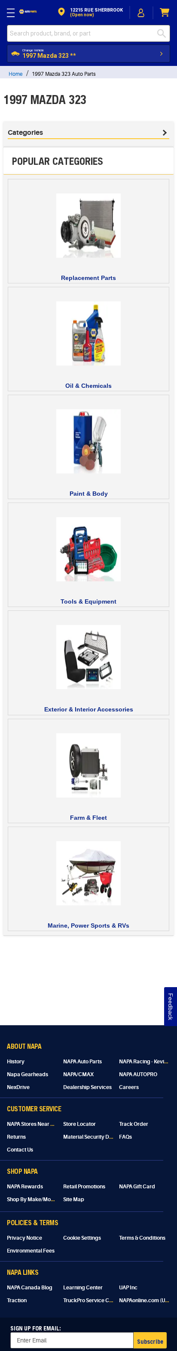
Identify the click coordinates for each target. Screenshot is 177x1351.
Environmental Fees (31, 1251)
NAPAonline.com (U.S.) (145, 1300)
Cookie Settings (82, 1238)
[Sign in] (141, 13)
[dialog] (141, 12)
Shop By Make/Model (32, 1199)
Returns (16, 1137)
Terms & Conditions (142, 1238)
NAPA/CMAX (78, 1074)
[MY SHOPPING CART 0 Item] (165, 12)
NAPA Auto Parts (82, 1062)
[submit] (163, 33)
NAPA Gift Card (137, 1187)
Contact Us (20, 1150)
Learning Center (83, 1288)
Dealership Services (87, 1087)
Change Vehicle (33, 50)
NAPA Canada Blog (29, 1288)
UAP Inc (128, 1288)
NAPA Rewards (25, 1187)
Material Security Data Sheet (97, 1137)
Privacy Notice (24, 1238)
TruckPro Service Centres (94, 1300)
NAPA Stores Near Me (32, 1124)
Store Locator (79, 1124)
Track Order (133, 1124)
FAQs (125, 1137)
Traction (17, 1300)
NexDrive (18, 1087)
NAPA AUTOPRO (138, 1074)
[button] (89, 12)
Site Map (73, 1199)
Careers (129, 1087)
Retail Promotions (84, 1187)
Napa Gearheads (27, 1074)
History (15, 1062)
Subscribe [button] (150, 1341)
